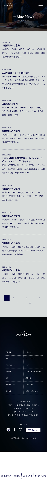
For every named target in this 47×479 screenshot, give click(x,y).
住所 (7, 378)
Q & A (27, 365)
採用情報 (28, 378)
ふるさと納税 (29, 384)
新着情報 (8, 391)
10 (30, 303)
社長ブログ (28, 352)
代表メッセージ (10, 365)
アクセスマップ (10, 384)
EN (25, 424)
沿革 (7, 358)
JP (21, 424)
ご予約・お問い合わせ (32, 391)
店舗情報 (8, 371)
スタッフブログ (30, 358)
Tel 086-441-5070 (23, 402)
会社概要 (8, 352)
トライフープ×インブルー (33, 371)
